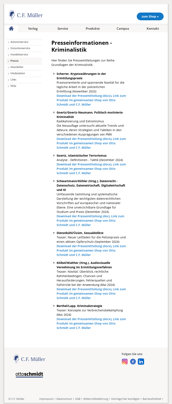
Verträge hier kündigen (125, 399)
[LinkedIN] (141, 360)
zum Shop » (150, 16)
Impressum (46, 399)
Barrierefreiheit (152, 399)
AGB (77, 399)
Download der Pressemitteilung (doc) (83, 216)
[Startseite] (11, 28)
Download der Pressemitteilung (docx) (84, 96)
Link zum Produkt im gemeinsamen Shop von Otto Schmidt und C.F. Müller (91, 100)
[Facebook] (133, 360)
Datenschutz (64, 399)
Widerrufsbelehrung (95, 399)
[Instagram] (125, 360)
